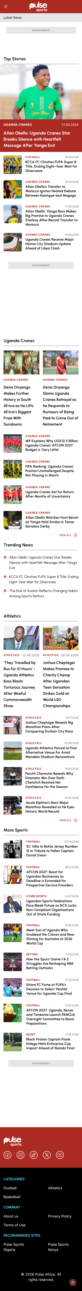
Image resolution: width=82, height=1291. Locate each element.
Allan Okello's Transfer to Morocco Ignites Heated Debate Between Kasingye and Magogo (50, 190)
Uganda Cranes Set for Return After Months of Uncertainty (49, 494)
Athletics (11, 655)
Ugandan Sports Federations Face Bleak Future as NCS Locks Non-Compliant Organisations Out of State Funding (51, 907)
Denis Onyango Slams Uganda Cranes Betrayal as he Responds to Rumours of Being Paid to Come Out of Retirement (60, 406)
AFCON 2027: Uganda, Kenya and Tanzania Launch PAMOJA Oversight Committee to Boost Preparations (50, 1016)
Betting (32, 954)
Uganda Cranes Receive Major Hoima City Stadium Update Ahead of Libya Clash (49, 243)
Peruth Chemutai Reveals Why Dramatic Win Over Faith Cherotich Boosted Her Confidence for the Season (49, 780)
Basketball (11, 1197)
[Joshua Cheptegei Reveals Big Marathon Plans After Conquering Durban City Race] (12, 725)
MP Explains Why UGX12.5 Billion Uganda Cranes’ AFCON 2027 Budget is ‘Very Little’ (51, 445)
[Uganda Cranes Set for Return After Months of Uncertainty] (12, 494)
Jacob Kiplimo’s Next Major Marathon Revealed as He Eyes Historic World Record (49, 806)
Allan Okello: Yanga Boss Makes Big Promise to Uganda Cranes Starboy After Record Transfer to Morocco (51, 218)
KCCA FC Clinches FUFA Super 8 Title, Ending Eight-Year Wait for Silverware (51, 166)
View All (65, 535)
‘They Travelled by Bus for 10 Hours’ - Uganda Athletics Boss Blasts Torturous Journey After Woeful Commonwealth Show (19, 684)
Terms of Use (14, 1225)
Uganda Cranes (17, 124)
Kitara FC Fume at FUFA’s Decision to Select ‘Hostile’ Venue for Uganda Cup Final (49, 989)
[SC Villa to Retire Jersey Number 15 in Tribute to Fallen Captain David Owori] (12, 849)
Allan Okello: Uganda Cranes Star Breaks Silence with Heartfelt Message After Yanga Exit (36, 139)
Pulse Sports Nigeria (13, 1247)
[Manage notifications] (72, 1282)
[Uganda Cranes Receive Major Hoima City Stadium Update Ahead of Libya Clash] (12, 242)
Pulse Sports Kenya (58, 1247)
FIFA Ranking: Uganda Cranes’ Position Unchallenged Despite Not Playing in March (49, 470)
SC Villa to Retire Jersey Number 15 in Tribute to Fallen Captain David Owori (52, 850)
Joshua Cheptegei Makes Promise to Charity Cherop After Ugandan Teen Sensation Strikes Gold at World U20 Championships (59, 684)
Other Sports (36, 896)
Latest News (12, 17)
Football (32, 157)
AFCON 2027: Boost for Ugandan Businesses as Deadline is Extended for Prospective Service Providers (49, 878)
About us (10, 1216)
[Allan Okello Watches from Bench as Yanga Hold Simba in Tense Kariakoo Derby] (12, 520)
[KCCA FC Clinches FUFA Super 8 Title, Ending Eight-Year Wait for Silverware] (12, 164)
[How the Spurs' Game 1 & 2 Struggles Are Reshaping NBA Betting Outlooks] (12, 962)
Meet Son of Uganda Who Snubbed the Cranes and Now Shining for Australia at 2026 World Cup (50, 936)
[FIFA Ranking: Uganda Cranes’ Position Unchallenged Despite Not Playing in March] (12, 469)
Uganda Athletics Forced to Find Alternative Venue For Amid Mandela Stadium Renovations (51, 752)
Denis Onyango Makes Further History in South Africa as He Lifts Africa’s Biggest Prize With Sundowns (18, 406)
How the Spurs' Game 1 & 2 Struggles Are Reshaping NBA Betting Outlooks (50, 963)
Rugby (31, 1034)
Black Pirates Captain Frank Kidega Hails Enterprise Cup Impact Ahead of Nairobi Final (50, 1043)
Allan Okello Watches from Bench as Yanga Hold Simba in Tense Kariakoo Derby (51, 521)
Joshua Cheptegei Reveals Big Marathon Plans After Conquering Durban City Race (49, 726)
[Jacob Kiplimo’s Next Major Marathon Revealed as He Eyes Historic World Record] (12, 805)
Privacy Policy (60, 1216)
